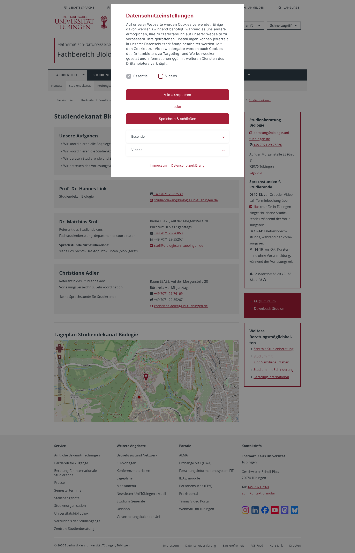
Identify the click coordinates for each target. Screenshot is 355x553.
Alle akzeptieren (177, 95)
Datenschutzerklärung (188, 165)
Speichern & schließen (177, 119)
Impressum (158, 165)
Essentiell (141, 76)
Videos (171, 76)
